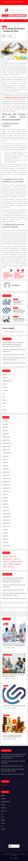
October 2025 (6, 449)
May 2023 (5, 536)
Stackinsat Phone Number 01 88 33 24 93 (19, 310)
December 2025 (6, 443)
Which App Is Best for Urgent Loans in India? (13, 363)
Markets (4, 400)
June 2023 (5, 533)
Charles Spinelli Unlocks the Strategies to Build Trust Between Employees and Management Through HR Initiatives (13, 344)
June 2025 (5, 462)
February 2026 (6, 437)
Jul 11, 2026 (16, 304)
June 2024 (5, 497)
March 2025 (5, 469)
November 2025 (6, 446)
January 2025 (6, 475)
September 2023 (6, 523)
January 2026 (6, 440)
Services (4, 403)
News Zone (22, 854)
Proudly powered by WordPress (9, 854)
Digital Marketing (6, 380)
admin (10, 35)
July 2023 (5, 529)
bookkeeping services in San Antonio (15, 97)
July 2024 (5, 494)
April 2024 (5, 504)
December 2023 (6, 513)
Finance (4, 384)
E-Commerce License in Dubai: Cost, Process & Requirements (19, 320)
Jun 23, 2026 (16, 312)
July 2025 (5, 459)
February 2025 (6, 472)
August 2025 (5, 456)
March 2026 (5, 433)
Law (3, 393)
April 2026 (5, 430)
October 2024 (6, 485)
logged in (11, 331)
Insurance (4, 387)
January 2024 (6, 510)
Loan (3, 396)
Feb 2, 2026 (16, 321)
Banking (4, 374)
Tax (3, 406)
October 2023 (6, 520)
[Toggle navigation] (26, 21)
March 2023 (5, 542)
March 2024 (5, 507)
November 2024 (6, 481)
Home (11, 858)
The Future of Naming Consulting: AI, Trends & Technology (13, 675)
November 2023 (6, 517)
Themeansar (13, 855)
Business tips (11, 15)
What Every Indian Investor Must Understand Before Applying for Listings (12, 736)
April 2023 (5, 539)
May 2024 (5, 501)
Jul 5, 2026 (7, 678)
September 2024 (6, 488)
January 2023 (6, 545)
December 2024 (6, 478)
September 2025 (6, 453)
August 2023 (5, 526)
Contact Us (15, 858)
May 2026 (5, 427)
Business (4, 26)
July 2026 (5, 421)
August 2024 (5, 491)
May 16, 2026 (7, 738)
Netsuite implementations (20, 15)
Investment (5, 390)
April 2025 (5, 465)
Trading (4, 409)
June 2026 (5, 424)
